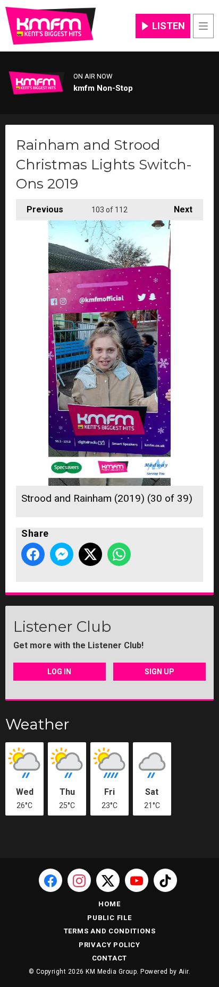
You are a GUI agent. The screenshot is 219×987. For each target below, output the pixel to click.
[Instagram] (79, 880)
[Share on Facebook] (33, 554)
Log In (59, 671)
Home (109, 904)
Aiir (184, 971)
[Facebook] (50, 880)
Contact (110, 958)
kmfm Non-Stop (103, 88)
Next (177, 209)
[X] (108, 880)
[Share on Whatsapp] (119, 554)
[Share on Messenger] (61, 554)
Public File (109, 918)
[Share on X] (90, 554)
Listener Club (62, 626)
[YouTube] (136, 880)
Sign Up (159, 671)
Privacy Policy (109, 945)
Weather (37, 724)
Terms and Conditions (110, 931)
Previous (39, 209)
